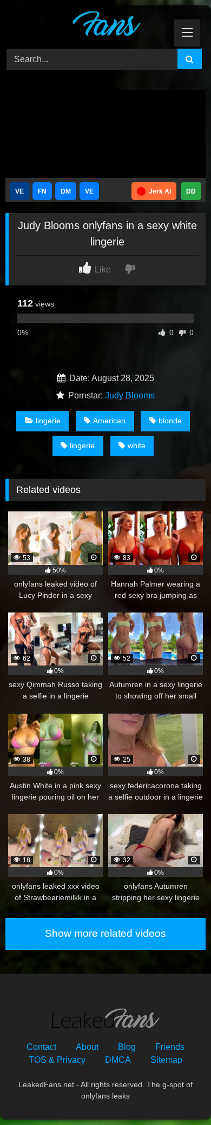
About (87, 1046)
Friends (169, 1046)
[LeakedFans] (86, 25)
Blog (127, 1046)
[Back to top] (177, 1092)
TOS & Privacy (57, 1059)
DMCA (118, 1059)
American (109, 420)
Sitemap (166, 1059)
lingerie (48, 420)
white (137, 445)
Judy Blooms (130, 395)
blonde (170, 420)
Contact (41, 1046)
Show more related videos (105, 933)
